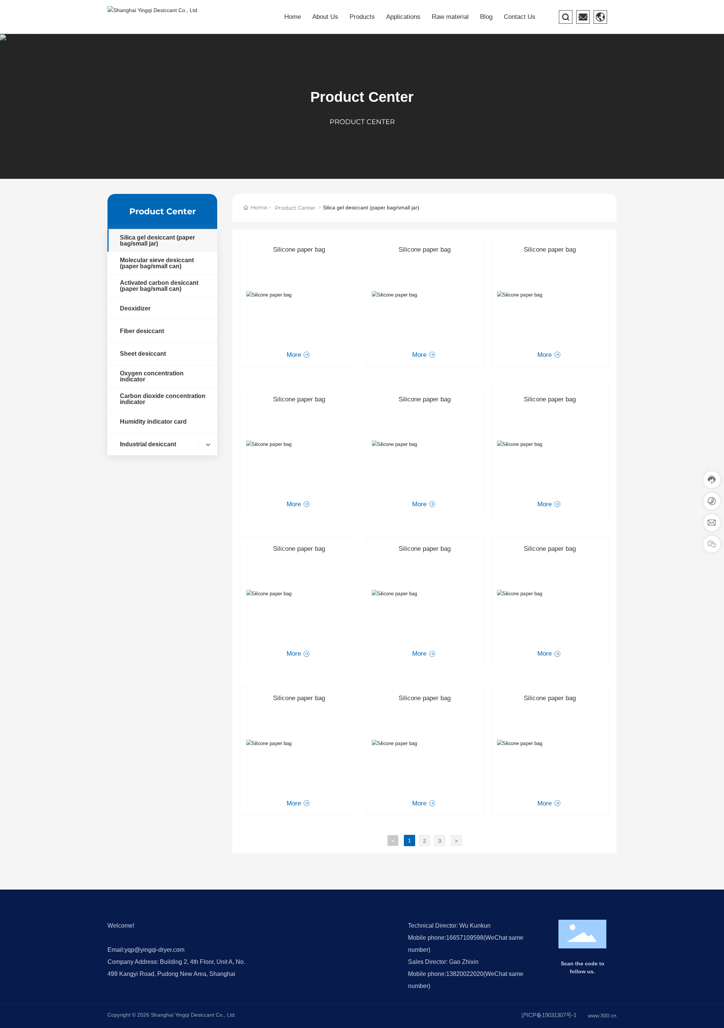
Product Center (362, 97)
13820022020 (464, 974)
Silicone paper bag (299, 249)
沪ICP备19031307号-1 (549, 1015)
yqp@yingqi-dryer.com (154, 950)
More (295, 354)
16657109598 (464, 937)
